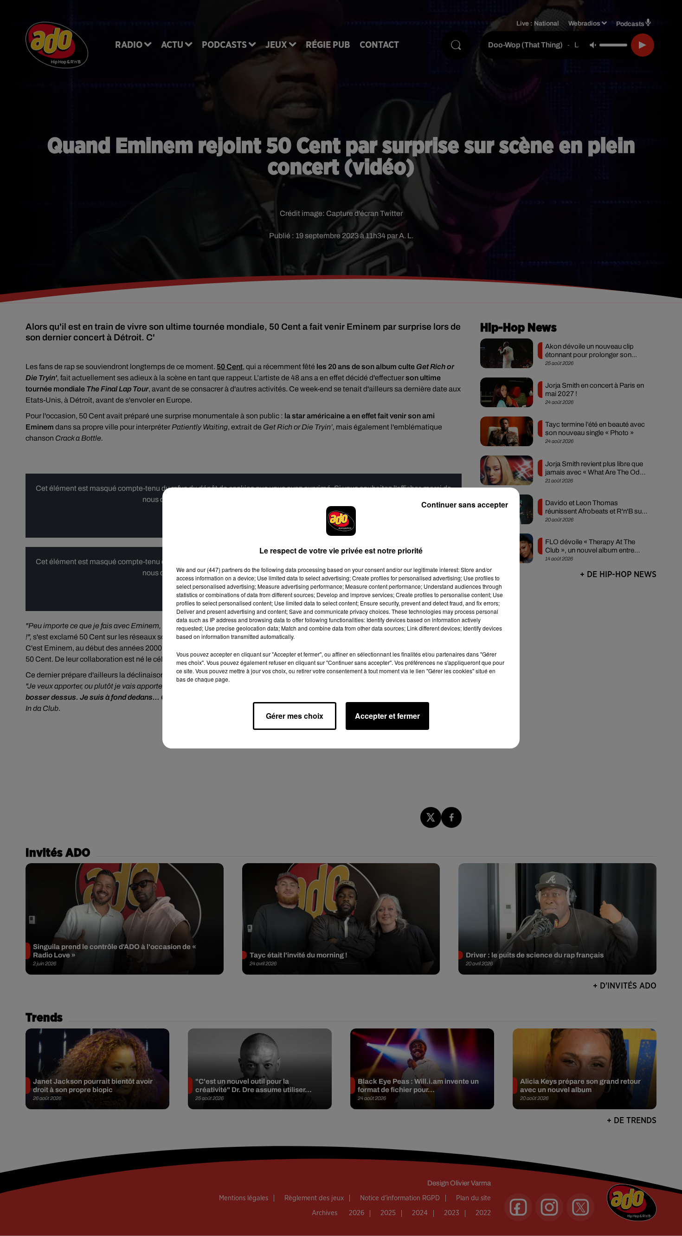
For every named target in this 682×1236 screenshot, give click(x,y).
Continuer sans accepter (464, 504)
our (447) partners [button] (220, 569)
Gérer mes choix (294, 715)
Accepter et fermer (387, 715)
